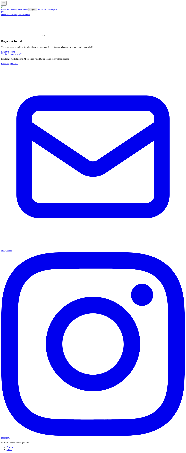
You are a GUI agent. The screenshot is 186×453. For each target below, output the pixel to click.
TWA (15, 63)
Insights (32, 9)
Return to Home (8, 52)
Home (3, 9)
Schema (4, 14)
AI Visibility (11, 9)
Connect (40, 9)
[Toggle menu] (4, 3)
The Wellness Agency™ (11, 54)
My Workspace (50, 9)
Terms (9, 449)
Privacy (10, 447)
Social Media (22, 9)
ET (2, 12)
